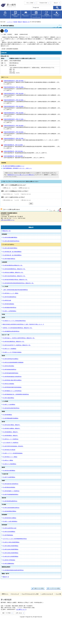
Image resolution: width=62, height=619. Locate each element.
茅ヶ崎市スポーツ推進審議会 (9, 348)
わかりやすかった (8, 194)
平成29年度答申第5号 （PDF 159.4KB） (14, 112)
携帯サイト (5, 594)
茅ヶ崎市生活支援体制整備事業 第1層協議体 (13, 362)
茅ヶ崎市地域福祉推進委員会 (9, 369)
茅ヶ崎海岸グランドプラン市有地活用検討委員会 (14, 320)
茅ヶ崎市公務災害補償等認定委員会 (11, 241)
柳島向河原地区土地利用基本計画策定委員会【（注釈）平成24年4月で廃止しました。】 (23, 324)
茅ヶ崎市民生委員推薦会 (8, 366)
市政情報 (15, 21)
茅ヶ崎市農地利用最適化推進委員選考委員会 (13, 570)
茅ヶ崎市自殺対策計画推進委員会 (10, 483)
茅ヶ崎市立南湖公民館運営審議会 (10, 552)
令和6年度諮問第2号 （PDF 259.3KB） (13, 151)
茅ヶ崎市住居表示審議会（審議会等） (11, 424)
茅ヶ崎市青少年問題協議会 (9, 560)
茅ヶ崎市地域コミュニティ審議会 (10, 293)
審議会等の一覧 (26, 21)
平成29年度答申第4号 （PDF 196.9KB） (14, 106)
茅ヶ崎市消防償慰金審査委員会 (10, 501)
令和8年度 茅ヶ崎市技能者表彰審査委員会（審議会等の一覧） (18, 327)
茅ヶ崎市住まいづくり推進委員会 (10, 439)
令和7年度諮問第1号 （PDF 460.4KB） (13, 156)
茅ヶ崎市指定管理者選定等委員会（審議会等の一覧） (15, 279)
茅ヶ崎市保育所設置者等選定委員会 (11, 408)
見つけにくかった (26, 200)
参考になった (7, 188)
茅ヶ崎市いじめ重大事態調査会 (10, 521)
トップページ (10, 21)
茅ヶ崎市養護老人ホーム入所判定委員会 (12, 390)
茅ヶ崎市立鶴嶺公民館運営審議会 (10, 545)
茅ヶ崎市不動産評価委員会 (9, 258)
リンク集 (58, 594)
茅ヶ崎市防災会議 (7, 300)
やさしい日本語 (29, 2)
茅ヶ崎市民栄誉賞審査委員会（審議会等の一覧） (14, 269)
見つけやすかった (8, 200)
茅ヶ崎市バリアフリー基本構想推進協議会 (13, 453)
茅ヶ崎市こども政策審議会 (9, 404)
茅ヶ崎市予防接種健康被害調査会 (10, 494)
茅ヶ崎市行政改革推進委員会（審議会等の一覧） (14, 276)
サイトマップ (15, 594)
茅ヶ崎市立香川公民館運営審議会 (10, 556)
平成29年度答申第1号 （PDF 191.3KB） (14, 87)
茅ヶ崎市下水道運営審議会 (9, 477)
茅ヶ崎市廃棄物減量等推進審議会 (10, 418)
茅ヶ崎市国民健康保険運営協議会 (10, 373)
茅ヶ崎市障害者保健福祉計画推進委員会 (12, 376)
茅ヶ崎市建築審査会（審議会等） (10, 432)
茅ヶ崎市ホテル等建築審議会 (9, 464)
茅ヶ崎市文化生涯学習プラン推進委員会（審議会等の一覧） (17, 345)
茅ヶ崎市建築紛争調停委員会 (9, 307)
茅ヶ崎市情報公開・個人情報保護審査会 (12, 255)
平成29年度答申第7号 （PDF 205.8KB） (14, 125)
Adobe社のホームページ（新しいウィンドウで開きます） (21, 174)
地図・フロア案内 (6, 613)
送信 (31, 203)
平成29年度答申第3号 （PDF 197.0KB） (14, 100)
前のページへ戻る (39, 588)
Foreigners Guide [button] (43, 2)
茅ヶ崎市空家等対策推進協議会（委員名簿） (13, 446)
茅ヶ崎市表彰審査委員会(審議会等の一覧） (13, 265)
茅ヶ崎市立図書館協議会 (8, 563)
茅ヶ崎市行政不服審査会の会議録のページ (13, 166)
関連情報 (3, 162)
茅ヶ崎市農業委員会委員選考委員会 (11, 331)
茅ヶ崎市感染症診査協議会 (9, 487)
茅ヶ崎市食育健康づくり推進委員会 (11, 491)
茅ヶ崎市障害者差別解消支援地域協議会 (12, 387)
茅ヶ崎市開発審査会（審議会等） (10, 435)
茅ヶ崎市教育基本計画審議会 (9, 517)
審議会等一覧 (6, 576)
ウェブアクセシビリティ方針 (30, 594)
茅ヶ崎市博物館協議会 (8, 535)
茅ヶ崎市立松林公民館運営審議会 (10, 549)
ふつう (15, 188)
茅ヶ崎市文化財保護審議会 (9, 531)
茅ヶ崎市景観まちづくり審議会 (10, 456)
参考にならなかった (24, 188)
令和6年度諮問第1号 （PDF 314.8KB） (13, 144)
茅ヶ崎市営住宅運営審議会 (9, 470)
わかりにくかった (26, 194)
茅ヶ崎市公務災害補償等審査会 (10, 248)
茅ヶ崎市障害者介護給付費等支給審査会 (12, 380)
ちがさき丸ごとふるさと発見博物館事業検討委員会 (15, 538)
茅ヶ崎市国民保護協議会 (8, 303)
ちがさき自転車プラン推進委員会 (10, 442)
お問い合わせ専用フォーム (7, 220)
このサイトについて (47, 594)
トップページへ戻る (54, 588)
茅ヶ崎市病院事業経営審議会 (9, 511)
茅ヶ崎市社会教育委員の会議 (9, 528)
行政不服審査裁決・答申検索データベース (17, 168)
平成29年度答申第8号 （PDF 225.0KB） (14, 132)
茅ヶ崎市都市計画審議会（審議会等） (11, 428)
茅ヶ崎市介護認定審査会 (8, 397)
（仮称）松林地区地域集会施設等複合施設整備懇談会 (15, 289)
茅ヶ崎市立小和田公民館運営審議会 (11, 542)
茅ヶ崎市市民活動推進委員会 (9, 296)
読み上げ (56, 2)
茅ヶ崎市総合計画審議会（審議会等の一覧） (13, 272)
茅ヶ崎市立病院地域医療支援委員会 (11, 507)
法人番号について (21, 609)
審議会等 (20, 21)
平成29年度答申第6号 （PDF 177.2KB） (14, 119)
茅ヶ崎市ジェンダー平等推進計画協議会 (12, 352)
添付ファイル (4, 77)
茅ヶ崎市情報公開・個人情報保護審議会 (12, 251)
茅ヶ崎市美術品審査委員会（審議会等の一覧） (14, 341)
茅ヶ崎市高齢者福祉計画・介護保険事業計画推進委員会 (16, 394)
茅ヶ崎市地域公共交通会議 (9, 449)
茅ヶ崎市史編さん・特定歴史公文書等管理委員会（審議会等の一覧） (19, 338)
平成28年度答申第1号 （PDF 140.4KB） (14, 80)
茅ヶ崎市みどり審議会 (8, 460)
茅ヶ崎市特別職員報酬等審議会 (10, 237)
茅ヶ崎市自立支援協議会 (8, 383)
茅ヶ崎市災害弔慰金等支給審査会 (10, 358)
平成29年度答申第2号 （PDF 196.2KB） (14, 93)
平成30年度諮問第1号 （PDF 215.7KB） (14, 138)
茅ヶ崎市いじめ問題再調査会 (9, 311)
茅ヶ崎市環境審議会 (7, 414)
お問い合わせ (19, 613)
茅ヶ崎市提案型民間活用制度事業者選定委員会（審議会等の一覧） (18, 283)
